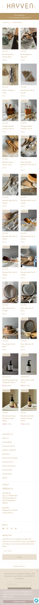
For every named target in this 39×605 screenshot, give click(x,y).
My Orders (6, 454)
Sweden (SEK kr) (19, 566)
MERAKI (5, 413)
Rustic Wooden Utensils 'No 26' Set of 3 (28, 164)
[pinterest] (16, 528)
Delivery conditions (9, 450)
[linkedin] (11, 528)
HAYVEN (5, 51)
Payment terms (7, 462)
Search (4, 478)
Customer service (8, 446)
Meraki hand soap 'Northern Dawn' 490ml (8, 418)
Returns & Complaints (10, 458)
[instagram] (7, 528)
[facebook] (3, 528)
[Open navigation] (4, 6)
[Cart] (35, 6)
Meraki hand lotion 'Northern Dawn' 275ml (27, 418)
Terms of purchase (9, 466)
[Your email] (19, 551)
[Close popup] (37, 571)
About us (5, 438)
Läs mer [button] (11, 596)
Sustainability (7, 442)
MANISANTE (6, 377)
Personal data (7, 470)
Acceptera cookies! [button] (19, 601)
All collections (6, 22)
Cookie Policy (7, 474)
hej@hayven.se (7, 488)
